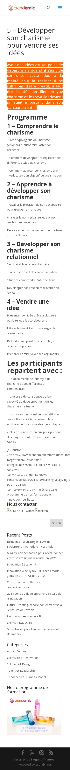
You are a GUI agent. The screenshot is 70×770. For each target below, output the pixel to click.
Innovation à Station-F (21, 564)
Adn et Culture (16, 651)
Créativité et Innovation (22, 658)
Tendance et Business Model (26, 677)
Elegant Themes (42, 759)
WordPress (44, 764)
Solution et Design (19, 664)
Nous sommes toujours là (24, 616)
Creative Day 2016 (19, 623)
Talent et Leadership (21, 670)
